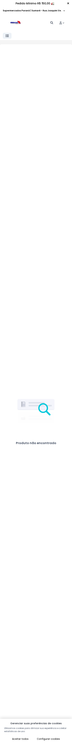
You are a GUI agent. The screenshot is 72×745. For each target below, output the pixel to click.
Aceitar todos (20, 739)
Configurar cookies (48, 739)
